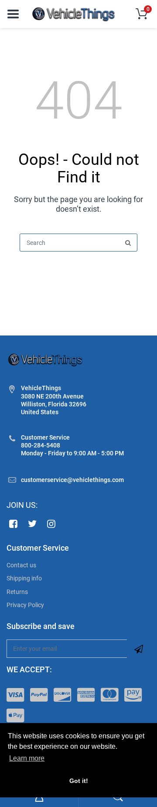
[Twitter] (32, 524)
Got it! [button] (78, 780)
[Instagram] (51, 524)
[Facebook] (13, 524)
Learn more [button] (26, 758)
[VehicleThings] (74, 13)
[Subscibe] (138, 648)
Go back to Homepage (78, 272)
